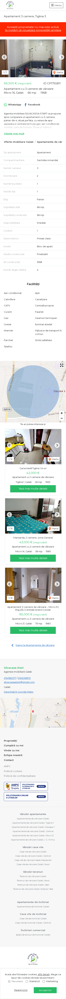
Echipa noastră (13, 755)
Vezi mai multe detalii (33, 488)
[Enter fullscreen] (61, 365)
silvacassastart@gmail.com (19, 682)
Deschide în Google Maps (18, 691)
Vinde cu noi (11, 750)
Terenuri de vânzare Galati (33, 876)
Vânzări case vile (33, 847)
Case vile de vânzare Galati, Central (33, 856)
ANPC (7, 766)
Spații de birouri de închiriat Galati (33, 934)
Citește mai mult (14, 133)
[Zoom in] (61, 413)
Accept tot (45, 990)
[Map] (33, 392)
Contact (9, 760)
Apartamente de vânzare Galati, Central (33, 831)
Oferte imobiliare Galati (18, 141)
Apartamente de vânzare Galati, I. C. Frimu (33, 839)
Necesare (17, 981)
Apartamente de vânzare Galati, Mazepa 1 (33, 827)
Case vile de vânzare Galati (33, 851)
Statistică (34, 981)
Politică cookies (13, 771)
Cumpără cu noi (13, 745)
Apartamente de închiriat (33, 902)
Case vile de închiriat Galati (33, 918)
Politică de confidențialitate (20, 775)
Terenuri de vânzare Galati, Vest (33, 884)
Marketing (52, 981)
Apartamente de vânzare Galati (33, 818)
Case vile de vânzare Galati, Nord (33, 864)
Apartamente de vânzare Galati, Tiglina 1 (33, 822)
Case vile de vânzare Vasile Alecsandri (33, 860)
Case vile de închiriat (33, 914)
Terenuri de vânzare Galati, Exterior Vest (33, 889)
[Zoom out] (61, 418)
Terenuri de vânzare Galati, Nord (33, 880)
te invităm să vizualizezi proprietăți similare (33, 30)
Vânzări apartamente (33, 814)
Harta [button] (59, 72)
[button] (4, 57)
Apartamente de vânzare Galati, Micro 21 (33, 835)
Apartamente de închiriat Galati (33, 906)
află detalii (44, 974)
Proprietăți (10, 740)
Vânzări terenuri (33, 871)
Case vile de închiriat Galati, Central (33, 922)
